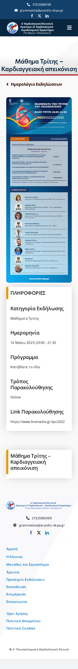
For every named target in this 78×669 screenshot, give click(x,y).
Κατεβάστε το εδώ (25, 367)
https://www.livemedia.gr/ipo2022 (37, 421)
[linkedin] (47, 16)
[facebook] (32, 16)
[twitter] (39, 16)
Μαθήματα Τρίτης (24, 318)
